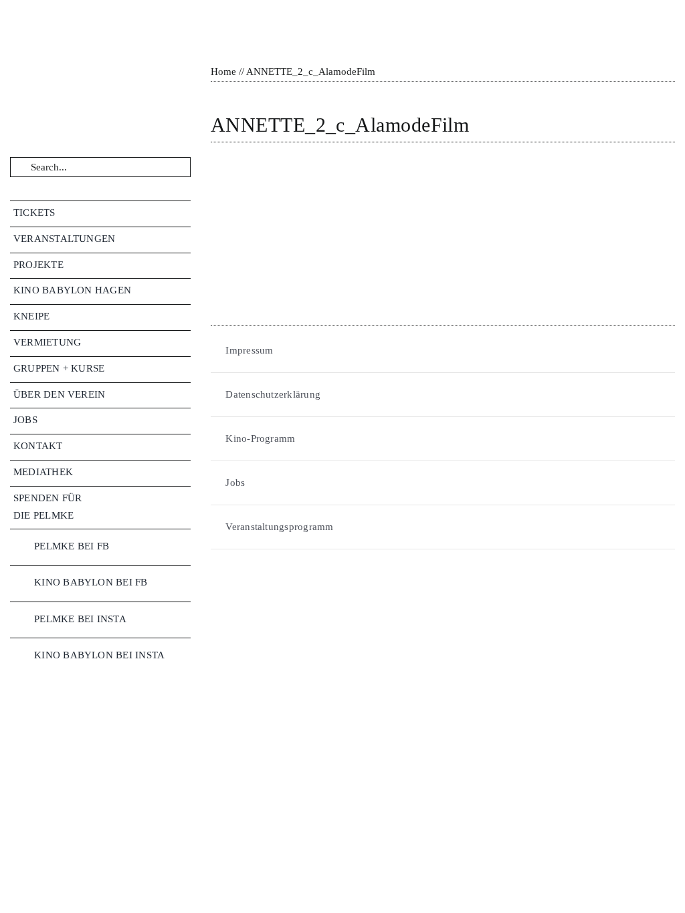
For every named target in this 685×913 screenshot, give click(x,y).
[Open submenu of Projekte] (185, 265)
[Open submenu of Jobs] (185, 420)
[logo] (83, 14)
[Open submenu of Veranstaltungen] (185, 239)
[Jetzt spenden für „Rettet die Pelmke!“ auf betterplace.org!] (100, 747)
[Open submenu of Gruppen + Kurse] (185, 368)
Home (223, 71)
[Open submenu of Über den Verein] (185, 394)
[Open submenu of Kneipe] (185, 316)
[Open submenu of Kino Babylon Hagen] (185, 290)
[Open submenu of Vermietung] (185, 342)
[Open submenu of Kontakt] (185, 446)
